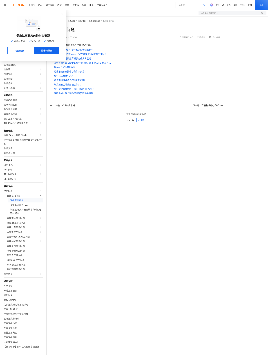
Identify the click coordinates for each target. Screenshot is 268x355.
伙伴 (84, 5)
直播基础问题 (94, 20)
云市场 (75, 5)
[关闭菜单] (5, 5)
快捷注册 (20, 50)
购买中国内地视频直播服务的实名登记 (72, 58)
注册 (250, 5)
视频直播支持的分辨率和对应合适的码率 (73, 49)
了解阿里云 (102, 5)
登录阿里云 (46, 50)
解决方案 (50, 5)
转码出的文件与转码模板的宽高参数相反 (73, 93)
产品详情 (201, 37)
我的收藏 (216, 37)
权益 (59, 5)
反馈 (142, 120)
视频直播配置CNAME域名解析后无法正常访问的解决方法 (82, 62)
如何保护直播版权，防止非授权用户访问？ (74, 88)
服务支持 (71, 20)
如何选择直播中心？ (64, 75)
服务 (91, 5)
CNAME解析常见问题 (65, 67)
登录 (261, 5)
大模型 (32, 5)
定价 (67, 5)
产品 (40, 5)
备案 (235, 5)
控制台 (242, 5)
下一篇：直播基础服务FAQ (206, 105)
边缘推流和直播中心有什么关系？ (70, 71)
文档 (228, 5)
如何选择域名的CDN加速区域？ (70, 80)
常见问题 (82, 20)
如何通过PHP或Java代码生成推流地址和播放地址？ (80, 54)
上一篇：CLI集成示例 (64, 105)
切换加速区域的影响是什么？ (68, 84)
